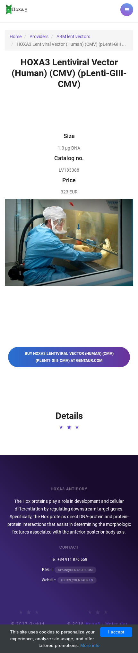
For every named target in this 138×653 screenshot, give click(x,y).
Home (16, 36)
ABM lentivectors (73, 36)
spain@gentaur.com (75, 570)
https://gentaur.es (77, 580)
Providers (39, 36)
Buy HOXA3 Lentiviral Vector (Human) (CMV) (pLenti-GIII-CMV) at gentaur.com (69, 357)
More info (89, 645)
